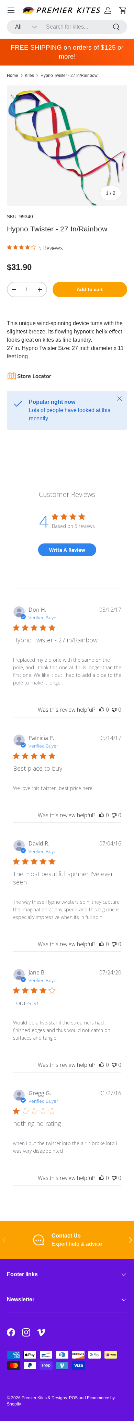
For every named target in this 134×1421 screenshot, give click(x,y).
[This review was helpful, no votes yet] (101, 709)
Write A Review (67, 550)
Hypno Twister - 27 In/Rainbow (69, 75)
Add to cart (90, 289)
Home (12, 75)
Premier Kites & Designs (44, 1397)
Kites (29, 75)
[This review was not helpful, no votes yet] (114, 709)
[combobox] (67, 27)
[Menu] (11, 10)
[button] (123, 10)
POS (73, 1397)
